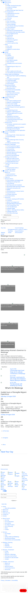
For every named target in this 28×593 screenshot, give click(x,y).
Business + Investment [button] (8, 549)
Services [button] (5, 532)
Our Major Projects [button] (9, 524)
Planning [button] (7, 545)
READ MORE (5, 252)
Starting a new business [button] (11, 556)
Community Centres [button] (10, 568)
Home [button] (4, 506)
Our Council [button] (8, 523)
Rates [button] (6, 528)
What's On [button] (5, 511)
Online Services (7, 215)
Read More (4, 367)
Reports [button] (7, 553)
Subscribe (4, 504)
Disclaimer (8, 580)
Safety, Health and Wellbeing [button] (12, 536)
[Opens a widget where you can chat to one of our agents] (23, 590)
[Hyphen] (10, 476)
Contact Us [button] (5, 514)
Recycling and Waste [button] (10, 538)
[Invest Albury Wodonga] (3, 476)
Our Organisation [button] (9, 521)
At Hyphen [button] (5, 437)
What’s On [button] (7, 563)
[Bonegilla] (17, 476)
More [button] (4, 444)
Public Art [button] (7, 565)
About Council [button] (6, 518)
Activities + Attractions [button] (8, 561)
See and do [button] (7, 569)
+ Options (13, 500)
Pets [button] (6, 535)
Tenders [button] (7, 559)
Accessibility (15, 580)
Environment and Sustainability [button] (12, 540)
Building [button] (7, 544)
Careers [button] (5, 516)
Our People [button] (8, 533)
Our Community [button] (9, 526)
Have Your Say (7, 452)
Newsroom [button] (5, 509)
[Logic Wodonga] (10, 485)
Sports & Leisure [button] (9, 566)
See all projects (5, 465)
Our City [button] (7, 520)
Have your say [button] (6, 513)
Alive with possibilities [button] (10, 508)
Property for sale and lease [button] (11, 557)
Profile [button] (6, 551)
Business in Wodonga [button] (10, 554)
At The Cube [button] (6, 431)
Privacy (2, 580)
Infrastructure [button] (8, 547)
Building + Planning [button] (7, 542)
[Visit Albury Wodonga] (3, 485)
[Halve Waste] (17, 485)
